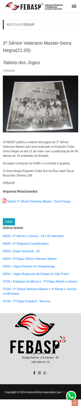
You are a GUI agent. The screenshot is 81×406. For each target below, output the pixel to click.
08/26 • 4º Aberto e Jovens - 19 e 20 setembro (33, 236)
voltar (9, 221)
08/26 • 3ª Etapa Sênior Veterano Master (30, 258)
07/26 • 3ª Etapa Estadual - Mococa (26, 301)
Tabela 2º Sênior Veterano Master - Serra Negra (39, 201)
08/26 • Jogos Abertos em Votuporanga (29, 266)
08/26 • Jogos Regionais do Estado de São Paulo (36, 274)
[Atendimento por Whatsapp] (44, 373)
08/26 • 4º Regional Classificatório (26, 243)
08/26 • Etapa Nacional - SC (21, 251)
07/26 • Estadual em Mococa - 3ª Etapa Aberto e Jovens (40, 281)
